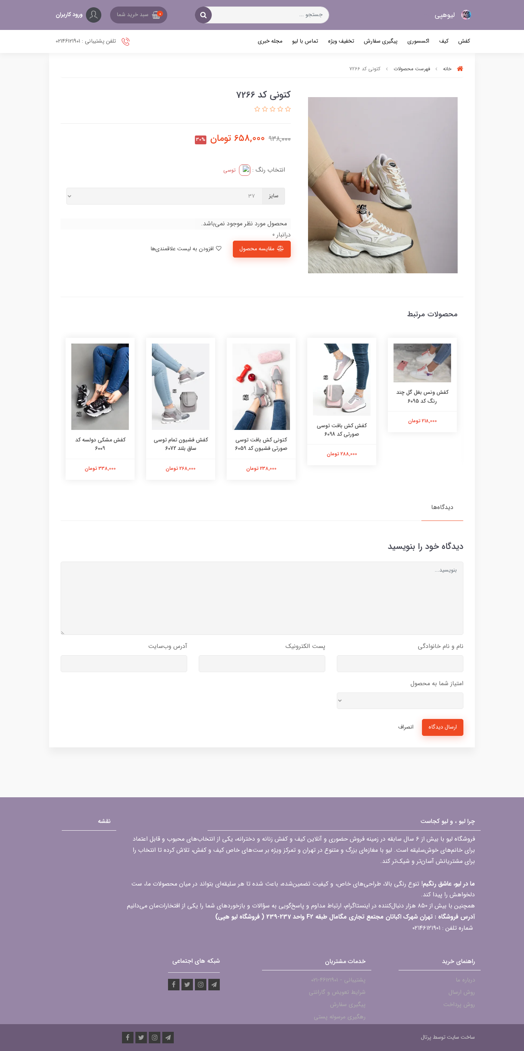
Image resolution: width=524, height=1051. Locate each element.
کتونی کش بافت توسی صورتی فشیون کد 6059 (262, 444)
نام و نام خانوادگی (440, 646)
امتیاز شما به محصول (436, 683)
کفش (464, 41)
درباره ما (465, 980)
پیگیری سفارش (380, 41)
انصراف (406, 727)
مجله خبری (270, 41)
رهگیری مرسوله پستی (340, 1016)
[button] (138, 15)
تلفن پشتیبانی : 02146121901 (86, 41)
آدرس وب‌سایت (167, 646)
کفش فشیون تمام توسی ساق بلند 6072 (182, 444)
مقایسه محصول (256, 249)
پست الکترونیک (305, 646)
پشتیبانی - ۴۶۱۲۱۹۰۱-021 (338, 980)
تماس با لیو (305, 41)
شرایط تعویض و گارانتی (337, 992)
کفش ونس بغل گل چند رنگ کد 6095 (423, 396)
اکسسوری (418, 41)
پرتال (426, 1037)
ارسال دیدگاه (442, 727)
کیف (443, 41)
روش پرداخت (459, 1004)
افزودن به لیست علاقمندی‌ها (182, 249)
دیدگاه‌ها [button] (442, 507)
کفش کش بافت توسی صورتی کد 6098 (342, 429)
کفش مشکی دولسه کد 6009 (101, 444)
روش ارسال (461, 992)
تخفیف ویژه (341, 41)
